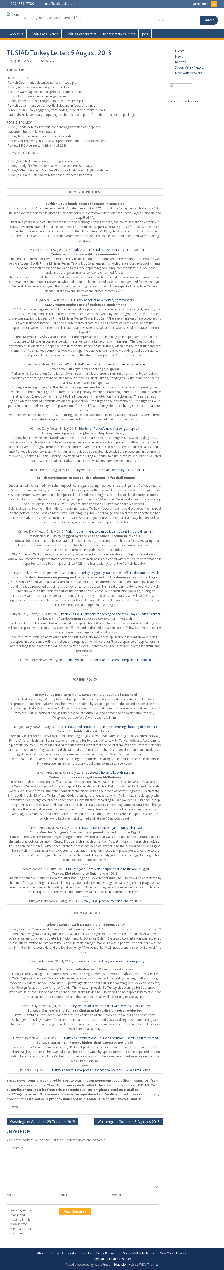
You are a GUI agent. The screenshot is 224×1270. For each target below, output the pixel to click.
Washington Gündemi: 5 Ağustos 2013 (129, 1121)
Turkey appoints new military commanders (104, 300)
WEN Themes (149, 1264)
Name (11, 1195)
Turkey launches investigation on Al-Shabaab (110, 827)
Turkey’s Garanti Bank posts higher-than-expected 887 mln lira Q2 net (100, 1070)
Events (179, 51)
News (14, 1107)
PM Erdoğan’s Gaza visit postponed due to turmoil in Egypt (107, 869)
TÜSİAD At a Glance (44, 34)
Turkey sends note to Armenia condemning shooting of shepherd (111, 727)
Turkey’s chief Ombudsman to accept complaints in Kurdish (109, 660)
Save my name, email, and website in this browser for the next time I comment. (21, 1221)
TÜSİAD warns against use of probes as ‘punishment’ (110, 364)
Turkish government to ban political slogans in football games (109, 531)
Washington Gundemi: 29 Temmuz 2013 (42, 1121)
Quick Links (200, 4)
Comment (15, 1148)
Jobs (145, 34)
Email (63, 1195)
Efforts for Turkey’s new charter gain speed (109, 428)
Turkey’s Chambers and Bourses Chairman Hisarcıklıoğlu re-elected (110, 1038)
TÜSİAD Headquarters (80, 34)
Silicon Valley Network (190, 67)
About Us (16, 34)
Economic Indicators (184, 101)
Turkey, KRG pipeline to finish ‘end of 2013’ (111, 901)
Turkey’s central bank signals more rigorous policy (109, 961)
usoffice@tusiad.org (60, 4)
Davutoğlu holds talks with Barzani (110, 772)
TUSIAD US (46, 61)
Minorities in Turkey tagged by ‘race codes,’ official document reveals (110, 573)
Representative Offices (119, 34)
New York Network (188, 73)
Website (118, 1195)
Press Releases (107, 1253)
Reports (180, 62)
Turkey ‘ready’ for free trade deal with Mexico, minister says (109, 1006)
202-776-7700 (22, 4)
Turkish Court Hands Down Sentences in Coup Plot (108, 249)
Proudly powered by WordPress (87, 1264)
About (41, 1253)
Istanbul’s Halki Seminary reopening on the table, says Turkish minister (110, 614)
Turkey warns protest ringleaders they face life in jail (108, 470)
